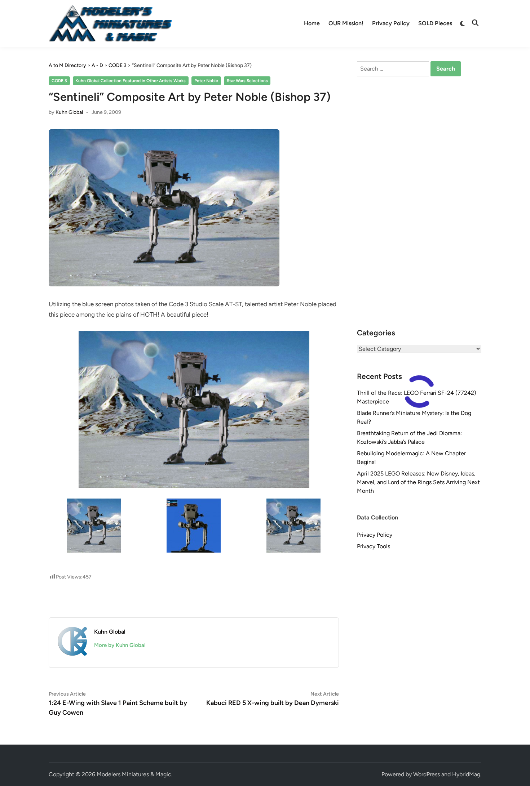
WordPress (426, 774)
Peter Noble (206, 80)
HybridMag (466, 774)
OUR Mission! (345, 23)
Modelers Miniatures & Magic (134, 774)
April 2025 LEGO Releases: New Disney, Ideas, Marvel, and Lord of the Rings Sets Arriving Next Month (418, 482)
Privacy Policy (391, 23)
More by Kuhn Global (120, 645)
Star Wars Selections (247, 80)
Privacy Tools (373, 546)
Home (312, 23)
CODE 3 (59, 80)
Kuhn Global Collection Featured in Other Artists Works (130, 80)
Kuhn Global (69, 112)
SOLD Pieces (435, 23)
